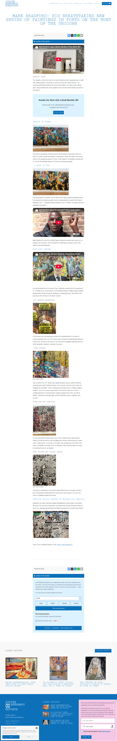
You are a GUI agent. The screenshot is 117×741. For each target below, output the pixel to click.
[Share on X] (72, 35)
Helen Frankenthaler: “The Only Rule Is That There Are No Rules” (20, 684)
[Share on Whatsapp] (78, 35)
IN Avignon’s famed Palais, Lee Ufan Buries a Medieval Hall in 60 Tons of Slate (58, 684)
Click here (58, 112)
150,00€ (76, 603)
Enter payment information (58, 628)
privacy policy (106, 731)
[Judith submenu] (99, 3)
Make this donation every (45, 620)
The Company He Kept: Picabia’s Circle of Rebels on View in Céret (95, 684)
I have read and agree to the (96, 731)
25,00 (41, 603)
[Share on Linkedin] (75, 35)
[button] (36, 728)
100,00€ (64, 603)
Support (105, 3)
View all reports (103, 650)
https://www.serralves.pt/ (65, 544)
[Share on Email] (81, 35)
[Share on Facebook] (69, 35)
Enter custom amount (58, 608)
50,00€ (53, 603)
